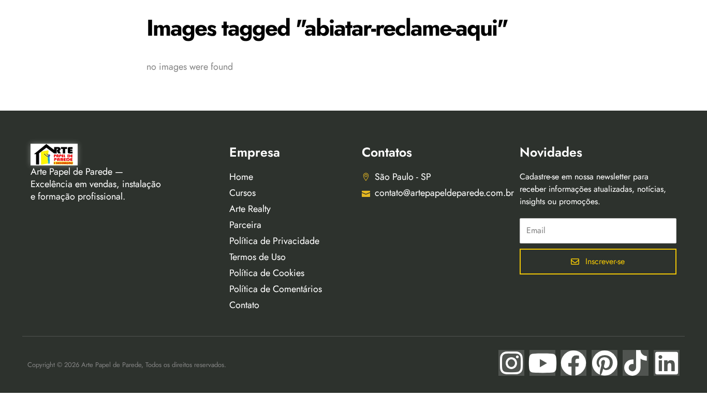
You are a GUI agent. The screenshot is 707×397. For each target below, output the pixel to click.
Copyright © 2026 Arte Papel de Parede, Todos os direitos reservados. (126, 365)
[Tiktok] (636, 363)
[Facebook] (573, 363)
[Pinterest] (604, 363)
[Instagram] (511, 363)
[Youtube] (542, 363)
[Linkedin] (667, 363)
